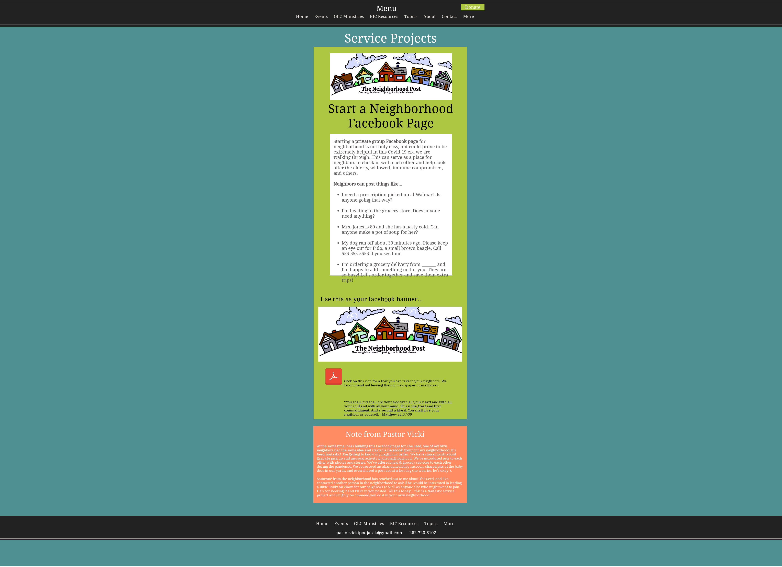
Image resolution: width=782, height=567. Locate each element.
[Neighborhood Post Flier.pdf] (333, 377)
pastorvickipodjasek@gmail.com (369, 532)
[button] (321, 16)
